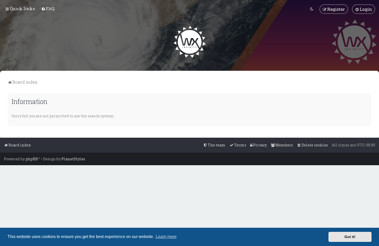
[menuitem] (48, 8)
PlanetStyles (73, 158)
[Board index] (190, 42)
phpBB (32, 158)
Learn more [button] (166, 236)
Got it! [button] (350, 237)
